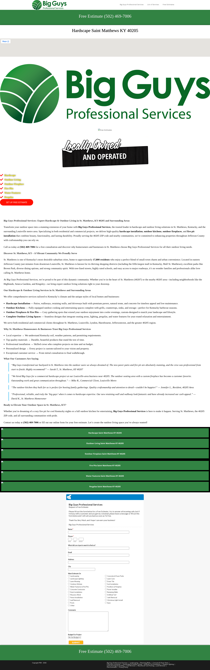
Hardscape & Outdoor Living (132, 664)
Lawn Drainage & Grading (115, 666)
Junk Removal (160, 666)
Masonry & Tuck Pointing (146, 666)
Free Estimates (112, 667)
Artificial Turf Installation (152, 664)
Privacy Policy (123, 667)
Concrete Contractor (114, 664)
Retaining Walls (145, 663)
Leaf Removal (131, 666)
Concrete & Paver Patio (160, 663)
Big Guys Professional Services (117, 663)
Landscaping (134, 663)
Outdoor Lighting (168, 664)
